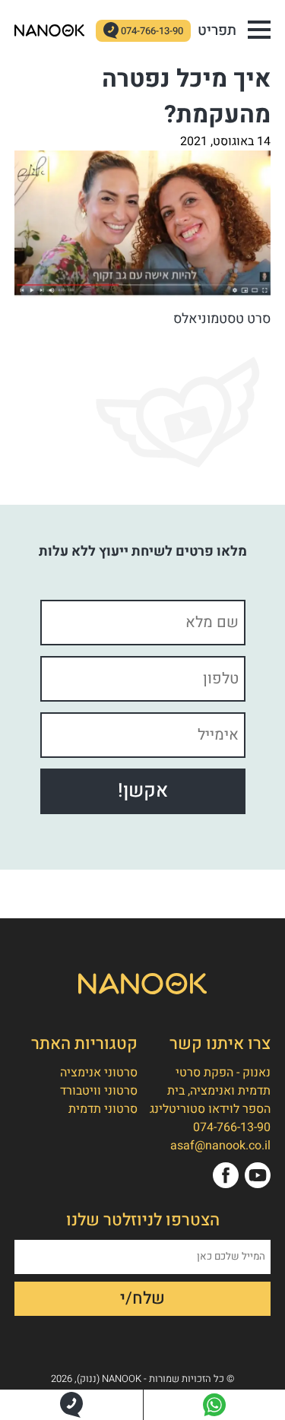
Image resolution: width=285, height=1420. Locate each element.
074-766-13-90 (152, 31)
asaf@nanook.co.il (220, 1145)
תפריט (217, 30)
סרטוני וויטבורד (99, 1091)
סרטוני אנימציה (99, 1072)
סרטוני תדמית (103, 1109)
